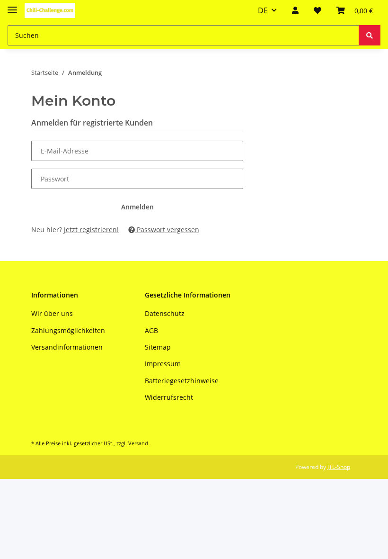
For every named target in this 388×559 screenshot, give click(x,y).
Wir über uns (52, 313)
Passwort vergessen (167, 229)
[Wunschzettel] (317, 10)
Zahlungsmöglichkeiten (68, 330)
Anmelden (137, 206)
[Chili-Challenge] (50, 10)
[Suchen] (369, 35)
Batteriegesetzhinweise (182, 380)
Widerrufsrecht (169, 397)
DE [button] (263, 10)
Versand (138, 443)
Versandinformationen (67, 347)
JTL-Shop (338, 467)
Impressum (163, 363)
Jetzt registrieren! (91, 229)
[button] (295, 10)
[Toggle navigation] (12, 6)
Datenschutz (165, 313)
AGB (151, 330)
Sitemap (158, 347)
